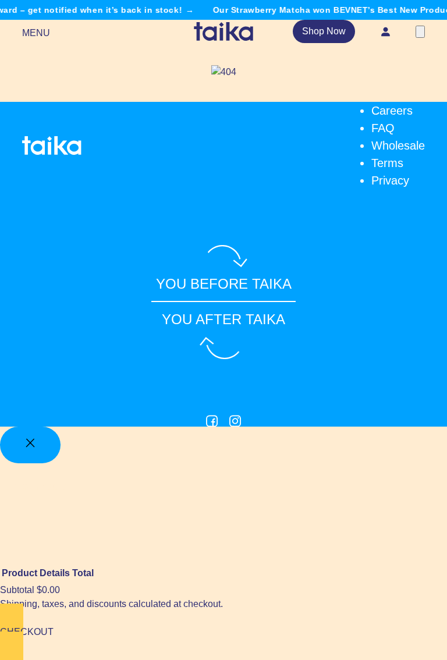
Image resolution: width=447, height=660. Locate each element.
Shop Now (324, 31)
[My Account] (385, 31)
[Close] (30, 445)
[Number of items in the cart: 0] (420, 32)
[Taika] (223, 31)
